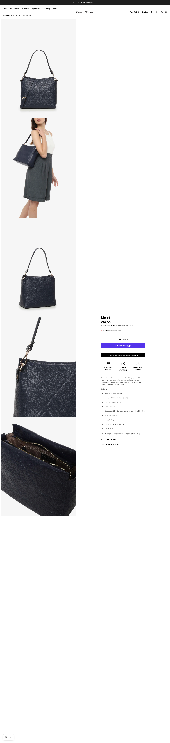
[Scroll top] (166, 739)
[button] (134, 12)
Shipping (114, 325)
